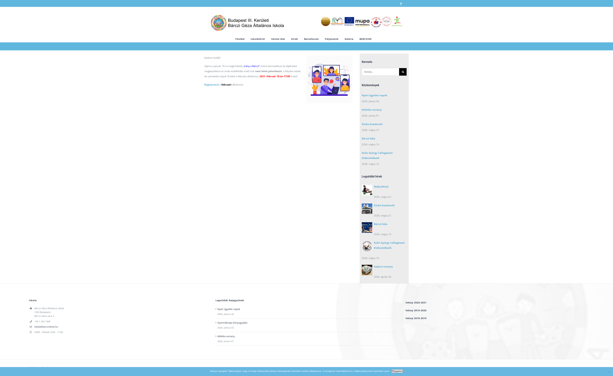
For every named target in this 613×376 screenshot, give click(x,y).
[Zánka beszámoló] (367, 210)
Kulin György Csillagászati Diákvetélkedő (377, 155)
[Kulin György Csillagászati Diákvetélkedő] (367, 247)
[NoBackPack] (367, 191)
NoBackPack (381, 186)
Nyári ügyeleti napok (374, 95)
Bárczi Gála (368, 138)
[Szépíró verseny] (367, 271)
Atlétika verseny (372, 109)
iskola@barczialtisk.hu (46, 326)
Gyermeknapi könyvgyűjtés (232, 322)
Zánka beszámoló (372, 124)
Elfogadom (397, 371)
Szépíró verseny (383, 266)
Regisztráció (211, 84)
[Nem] (609, 371)
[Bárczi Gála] (367, 228)
